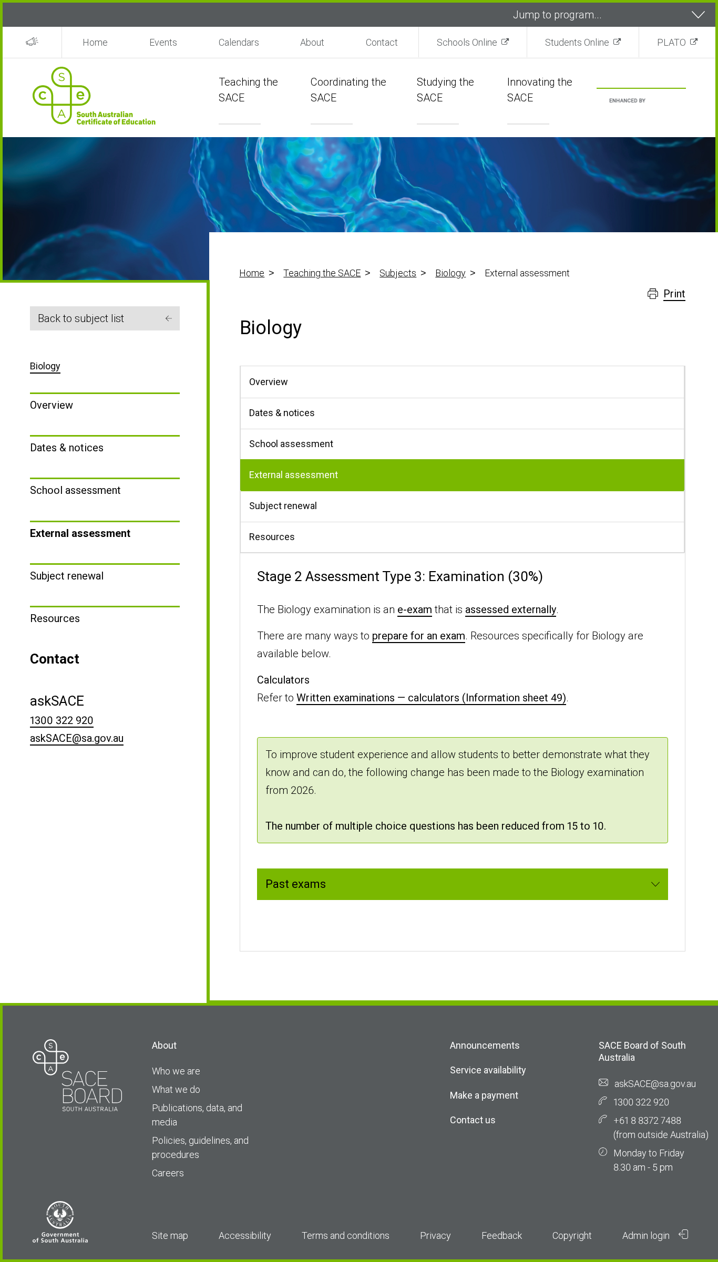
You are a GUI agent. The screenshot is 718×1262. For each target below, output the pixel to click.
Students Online (577, 42)
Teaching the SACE (322, 272)
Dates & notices (67, 447)
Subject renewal (67, 576)
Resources (55, 618)
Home (95, 42)
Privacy (435, 1235)
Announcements (485, 1045)
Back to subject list (81, 318)
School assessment (75, 490)
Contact (382, 42)
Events (163, 42)
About (312, 42)
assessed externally (510, 609)
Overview (51, 405)
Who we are (176, 1071)
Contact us (473, 1119)
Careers (168, 1172)
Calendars (239, 42)
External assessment (80, 533)
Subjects (397, 272)
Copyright (572, 1235)
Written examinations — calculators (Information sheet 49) (431, 697)
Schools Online (467, 42)
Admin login (647, 1235)
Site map (170, 1235)
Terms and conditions (345, 1235)
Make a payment (484, 1095)
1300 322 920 (62, 720)
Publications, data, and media (197, 1114)
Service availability (488, 1069)
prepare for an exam (418, 635)
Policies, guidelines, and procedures (200, 1147)
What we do (176, 1089)
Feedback (501, 1235)
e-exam (414, 609)
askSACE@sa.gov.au (77, 738)
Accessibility (245, 1235)
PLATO (671, 42)
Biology (450, 272)
